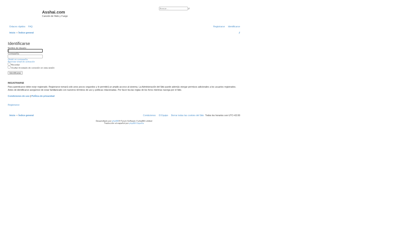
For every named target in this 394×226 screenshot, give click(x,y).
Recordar (15, 65)
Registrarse (13, 105)
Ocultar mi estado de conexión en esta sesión (32, 68)
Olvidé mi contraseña (18, 59)
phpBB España (136, 123)
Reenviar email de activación (21, 61)
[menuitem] (29, 26)
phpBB (115, 121)
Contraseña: (13, 54)
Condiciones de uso (19, 96)
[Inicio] (24, 13)
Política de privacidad (43, 96)
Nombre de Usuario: (17, 48)
